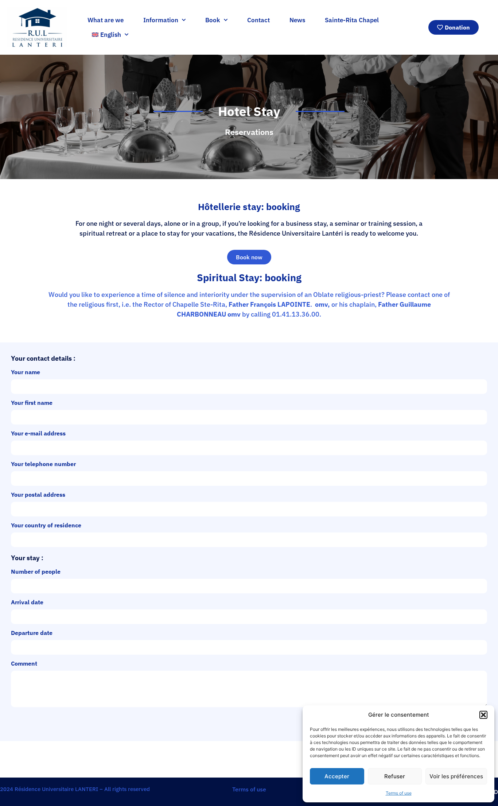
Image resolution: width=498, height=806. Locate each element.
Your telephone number (43, 464)
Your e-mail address (38, 433)
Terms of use (399, 793)
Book (212, 20)
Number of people (36, 572)
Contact (258, 20)
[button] (483, 714)
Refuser (394, 776)
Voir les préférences (456, 776)
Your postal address (38, 495)
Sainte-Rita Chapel (352, 20)
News (297, 20)
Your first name (31, 403)
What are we (105, 20)
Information (160, 20)
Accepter (336, 776)
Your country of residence (46, 525)
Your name (25, 372)
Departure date (31, 633)
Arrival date (27, 602)
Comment (24, 663)
